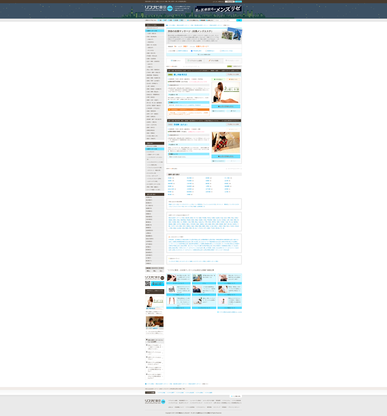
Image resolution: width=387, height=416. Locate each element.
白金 (222, 218)
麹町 (174, 224)
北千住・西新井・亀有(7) (154, 105)
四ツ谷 (194, 228)
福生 (193, 226)
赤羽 (206, 224)
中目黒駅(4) (149, 211)
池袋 (200, 218)
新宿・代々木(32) (152, 45)
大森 (226, 222)
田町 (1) (150, 67)
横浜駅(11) (149, 260)
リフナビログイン (200, 407)
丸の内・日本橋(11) (152, 83)
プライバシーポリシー (233, 407)
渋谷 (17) (150, 39)
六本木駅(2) (149, 219)
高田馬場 (183, 220)
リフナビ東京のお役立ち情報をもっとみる (230, 312)
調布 (180, 226)
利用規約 (224, 407)
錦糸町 (221, 224)
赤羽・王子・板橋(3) (152, 114)
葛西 (214, 220)
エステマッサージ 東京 (199, 261)
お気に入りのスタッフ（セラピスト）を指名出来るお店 (187, 250)
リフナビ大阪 (161, 392)
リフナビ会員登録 (190, 407)
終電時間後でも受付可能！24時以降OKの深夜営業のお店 (216, 239)
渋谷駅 (170, 178)
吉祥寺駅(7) (149, 255)
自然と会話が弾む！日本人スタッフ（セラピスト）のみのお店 (185, 248)
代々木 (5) (151, 50)
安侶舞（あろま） (178, 124)
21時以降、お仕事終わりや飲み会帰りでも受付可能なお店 (184, 239)
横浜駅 (170, 194)
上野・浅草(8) (151, 86)
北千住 (179, 224)
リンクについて (208, 403)
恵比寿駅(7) (149, 200)
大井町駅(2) (149, 241)
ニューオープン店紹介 (195, 400)
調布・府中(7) (151, 127)
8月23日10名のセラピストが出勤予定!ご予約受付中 (188, 105)
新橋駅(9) (148, 227)
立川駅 (226, 191)
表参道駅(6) (149, 216)
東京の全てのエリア (152, 28)
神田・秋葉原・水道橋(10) (154, 89)
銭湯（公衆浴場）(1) (199, 206)
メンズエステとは (172, 403)
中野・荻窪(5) (151, 97)
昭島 (200, 226)
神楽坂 (170, 224)
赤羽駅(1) (148, 247)
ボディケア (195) (152, 181)
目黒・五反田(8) (151, 58)
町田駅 (170, 191)
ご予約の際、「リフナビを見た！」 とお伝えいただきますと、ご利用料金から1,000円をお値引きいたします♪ (188, 113)
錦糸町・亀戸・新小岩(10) (154, 119)
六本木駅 (189, 183)
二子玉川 (200, 228)
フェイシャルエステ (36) (155, 167)
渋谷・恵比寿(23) (152, 36)
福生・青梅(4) (151, 133)
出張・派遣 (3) (152, 33)
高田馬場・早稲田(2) (152, 75)
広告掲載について (179, 407)
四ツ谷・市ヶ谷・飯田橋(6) (154, 102)
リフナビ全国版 (151, 392)
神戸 (165, 20)
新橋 (196, 220)
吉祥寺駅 (208, 191)
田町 (229, 218)
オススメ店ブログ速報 (208, 400)
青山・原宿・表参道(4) (153, 69)
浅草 (231, 220)
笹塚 (207, 226)
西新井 (184, 224)
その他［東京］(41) (152, 136)
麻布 (174, 220)
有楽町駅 (189, 186)
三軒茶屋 (192, 224)
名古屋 (176, 20)
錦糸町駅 (189, 191)
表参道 (170, 220)
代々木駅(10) (149, 205)
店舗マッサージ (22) (153, 154)
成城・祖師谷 (200, 224)
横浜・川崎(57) (151, 138)
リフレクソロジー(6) (178, 206)
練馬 (203, 226)
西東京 (188, 226)
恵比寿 (187, 218)
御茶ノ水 (179, 222)
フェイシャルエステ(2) (209, 204)
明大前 (217, 228)
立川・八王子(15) (152, 125)
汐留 (171, 228)
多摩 (217, 224)
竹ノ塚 (222, 228)
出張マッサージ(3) (152, 31)
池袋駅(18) (149, 208)
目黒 (213, 218)
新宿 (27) (150, 47)
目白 (228, 226)
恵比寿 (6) (151, 42)
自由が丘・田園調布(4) (153, 94)
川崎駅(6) (148, 263)
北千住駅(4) (149, 244)
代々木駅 (227, 178)
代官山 (209, 218)
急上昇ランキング (183, 403)
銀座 (193, 220)
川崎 (224, 226)
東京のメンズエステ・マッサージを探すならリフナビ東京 (194, 413)
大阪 (160, 20)
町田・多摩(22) (151, 116)
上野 (228, 220)
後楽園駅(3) (149, 236)
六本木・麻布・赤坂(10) (153, 72)
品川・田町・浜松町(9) (153, 61)
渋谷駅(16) (149, 197)
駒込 (196, 222)
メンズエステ (150, 152)
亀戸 (225, 224)
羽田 (190, 228)
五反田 (217, 218)
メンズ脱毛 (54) (152, 165)
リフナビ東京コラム (194, 20)
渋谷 (183, 218)
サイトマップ (216, 407)
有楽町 (200, 220)
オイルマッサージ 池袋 (186, 261)
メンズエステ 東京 (174, 261)
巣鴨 (193, 222)
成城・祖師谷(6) (151, 111)
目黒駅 (207, 180)
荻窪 (210, 222)
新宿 (191, 218)
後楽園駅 (227, 186)
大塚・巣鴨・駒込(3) (152, 91)
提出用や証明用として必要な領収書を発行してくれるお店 (205, 243)
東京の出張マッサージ (175, 218)
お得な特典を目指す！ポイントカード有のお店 (216, 250)
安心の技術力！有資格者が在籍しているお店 (225, 245)
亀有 (188, 224)
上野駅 (207, 186)
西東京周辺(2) (151, 130)
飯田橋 (236, 222)
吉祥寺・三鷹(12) (152, 122)
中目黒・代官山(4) (152, 56)
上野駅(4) (148, 233)
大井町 (222, 222)
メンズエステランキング (196, 403)
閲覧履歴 (203, 20)
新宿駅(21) (149, 203)
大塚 (189, 222)
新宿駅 (207, 178)
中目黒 (204, 218)
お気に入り (210, 20)
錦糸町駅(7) (149, 252)
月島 (205, 220)
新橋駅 (170, 186)
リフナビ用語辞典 (236, 400)
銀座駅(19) (149, 225)
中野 (206, 222)
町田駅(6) (148, 249)
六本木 (232, 226)
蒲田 (218, 222)
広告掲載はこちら (226, 403)
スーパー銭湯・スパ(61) (153, 189)
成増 (208, 228)
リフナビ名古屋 (189, 392)
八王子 (173, 226)
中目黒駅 (189, 180)
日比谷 (237, 226)
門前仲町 (209, 220)
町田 (213, 224)
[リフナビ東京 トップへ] (159, 9)
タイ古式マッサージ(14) (153, 184)
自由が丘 (201, 222)
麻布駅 (207, 183)
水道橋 (174, 222)
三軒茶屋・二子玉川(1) (153, 108)
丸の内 (219, 220)
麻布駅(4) (148, 222)
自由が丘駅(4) (149, 238)
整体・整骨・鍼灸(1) (152, 187)
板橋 (210, 224)
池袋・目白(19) (151, 53)
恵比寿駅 (189, 178)
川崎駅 (188, 194)
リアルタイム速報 (172, 400)
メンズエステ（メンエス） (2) (155, 158)
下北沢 (213, 228)
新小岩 (229, 224)
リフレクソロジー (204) (154, 178)
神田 (235, 220)
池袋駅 (170, 180)
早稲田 (188, 220)
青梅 (196, 226)
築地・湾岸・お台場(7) (153, 80)
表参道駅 (170, 183)
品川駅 (226, 180)
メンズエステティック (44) (155, 162)
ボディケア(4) (188, 206)
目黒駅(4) (148, 214)
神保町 (185, 222)
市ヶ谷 (231, 222)
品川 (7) (150, 64)
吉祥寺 (234, 224)
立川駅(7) (148, 258)
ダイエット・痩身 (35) (154, 170)
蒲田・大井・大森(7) (152, 100)
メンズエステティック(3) (186, 204)
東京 (182, 20)
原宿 (236, 218)
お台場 (179, 228)
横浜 (220, 226)
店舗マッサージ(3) (174, 204)
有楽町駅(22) (149, 230)
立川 (177, 226)
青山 (232, 218)
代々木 (196, 218)
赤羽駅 (226, 189)
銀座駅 (226, 183)
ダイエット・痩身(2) (222, 204)
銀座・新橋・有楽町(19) (153, 78)
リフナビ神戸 (170, 392)
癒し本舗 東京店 (178, 74)
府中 (184, 226)
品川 (225, 218)
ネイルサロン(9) (151, 173)
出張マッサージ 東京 (212, 261)
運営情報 (209, 407)
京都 (171, 20)
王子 (205, 228)
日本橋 (223, 220)
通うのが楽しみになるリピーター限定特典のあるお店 (206, 241)
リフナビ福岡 (208, 392)
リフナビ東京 (199, 392)
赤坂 (178, 220)
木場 (183, 228)
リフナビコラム (226, 400)
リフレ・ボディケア (152, 176)
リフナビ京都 (179, 392)
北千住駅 (208, 189)
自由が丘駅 (171, 189)
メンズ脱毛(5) (198, 204)
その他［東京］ (214, 226)
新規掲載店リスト (183, 400)
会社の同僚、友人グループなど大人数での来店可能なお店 (196, 245)
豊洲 (187, 228)
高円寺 (214, 222)
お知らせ (170, 407)
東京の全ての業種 (152, 146)
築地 (174, 228)
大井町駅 (189, 189)
